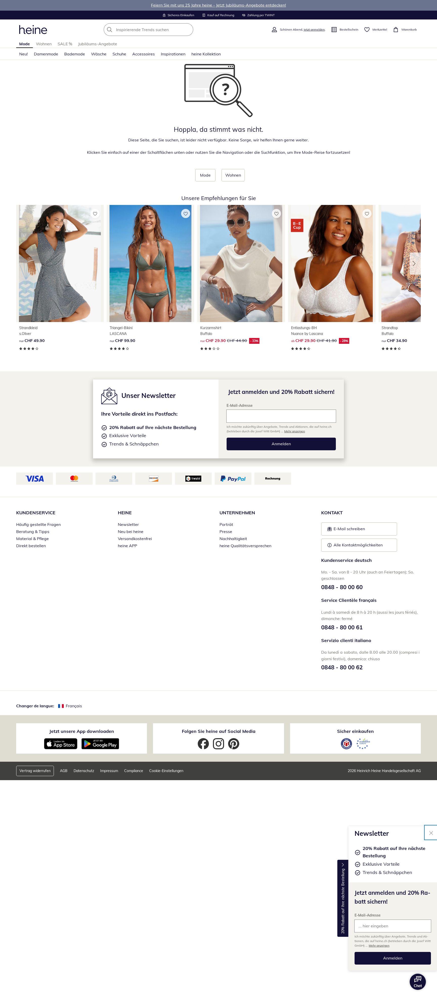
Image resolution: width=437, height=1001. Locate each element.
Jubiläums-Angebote (97, 43)
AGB (64, 771)
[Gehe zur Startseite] (33, 29)
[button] (415, 263)
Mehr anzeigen (379, 945)
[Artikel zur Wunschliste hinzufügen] (95, 213)
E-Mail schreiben (346, 530)
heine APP (127, 545)
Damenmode (46, 53)
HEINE (125, 513)
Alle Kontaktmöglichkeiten (358, 544)
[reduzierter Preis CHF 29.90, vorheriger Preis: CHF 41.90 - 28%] (332, 263)
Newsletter (128, 524)
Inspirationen (173, 53)
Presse (226, 531)
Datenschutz (84, 771)
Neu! (23, 53)
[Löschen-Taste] (188, 30)
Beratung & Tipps (32, 531)
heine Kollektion (206, 53)
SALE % (65, 43)
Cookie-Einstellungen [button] (166, 771)
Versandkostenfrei (135, 538)
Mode (24, 43)
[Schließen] (431, 832)
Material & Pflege (32, 538)
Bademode (74, 53)
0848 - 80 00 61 (342, 627)
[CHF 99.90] (150, 263)
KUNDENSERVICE (35, 513)
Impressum (109, 771)
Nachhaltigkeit (233, 538)
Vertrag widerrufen (35, 771)
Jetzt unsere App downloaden (81, 731)
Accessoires (143, 53)
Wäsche (98, 53)
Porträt (226, 524)
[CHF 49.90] (60, 263)
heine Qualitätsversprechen (245, 545)
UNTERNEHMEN (237, 513)
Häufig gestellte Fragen (38, 524)
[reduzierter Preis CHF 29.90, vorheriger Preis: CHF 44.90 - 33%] (241, 263)
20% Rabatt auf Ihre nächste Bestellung (343, 901)
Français (74, 705)
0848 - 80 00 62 (342, 667)
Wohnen (44, 43)
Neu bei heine (130, 531)
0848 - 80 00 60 (342, 587)
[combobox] (159, 30)
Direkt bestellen (31, 545)
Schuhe (119, 53)
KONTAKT (332, 513)
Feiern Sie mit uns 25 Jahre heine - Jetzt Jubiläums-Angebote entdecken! (218, 5)
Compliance (133, 771)
